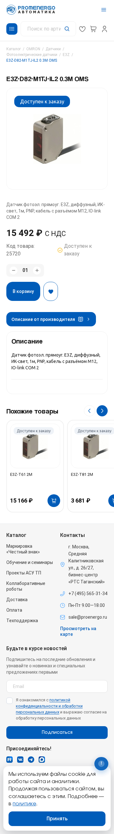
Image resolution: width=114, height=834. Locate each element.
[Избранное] (82, 29)
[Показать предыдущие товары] (89, 410)
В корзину (23, 291)
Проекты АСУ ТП (23, 572)
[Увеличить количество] (37, 271)
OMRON (33, 49)
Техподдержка (22, 620)
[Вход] (104, 29)
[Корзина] (93, 29)
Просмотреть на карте (78, 631)
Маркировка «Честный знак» (23, 549)
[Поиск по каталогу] (48, 28)
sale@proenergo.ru (87, 617)
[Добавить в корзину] (54, 500)
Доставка (17, 599)
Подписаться (57, 732)
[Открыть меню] (104, 10)
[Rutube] (9, 759)
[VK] (20, 759)
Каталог (13, 49)
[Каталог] (11, 29)
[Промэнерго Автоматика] (30, 10)
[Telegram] (31, 759)
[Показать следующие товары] (102, 410)
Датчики (53, 49)
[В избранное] (50, 291)
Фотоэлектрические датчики (31, 55)
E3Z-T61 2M (21, 474)
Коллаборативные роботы (25, 586)
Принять (57, 818)
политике (24, 803)
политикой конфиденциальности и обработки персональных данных (49, 706)
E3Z (66, 55)
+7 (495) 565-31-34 (87, 593)
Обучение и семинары (29, 562)
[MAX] (42, 759)
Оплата (14, 610)
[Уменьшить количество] (13, 271)
